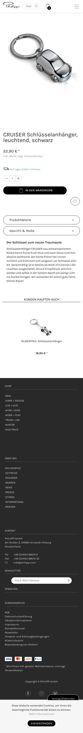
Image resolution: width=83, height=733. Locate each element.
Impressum (12, 624)
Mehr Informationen (41, 714)
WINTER (10, 424)
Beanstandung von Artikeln (21, 644)
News (8, 487)
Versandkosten (14, 670)
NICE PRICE (11, 429)
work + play (13, 415)
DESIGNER (11, 477)
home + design (14, 400)
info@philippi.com (24, 562)
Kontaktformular (15, 628)
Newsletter (11, 632)
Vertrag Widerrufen (63, 698)
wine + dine (12, 410)
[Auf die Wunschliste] (75, 201)
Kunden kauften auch (41, 299)
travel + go (12, 419)
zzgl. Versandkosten (30, 156)
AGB (7, 612)
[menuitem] (41, 612)
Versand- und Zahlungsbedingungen (27, 636)
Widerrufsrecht (14, 640)
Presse (9, 492)
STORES (10, 497)
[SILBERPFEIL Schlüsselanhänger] (41, 327)
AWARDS (10, 482)
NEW (8, 395)
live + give (11, 405)
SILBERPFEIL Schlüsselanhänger (41, 341)
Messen (10, 506)
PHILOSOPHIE (13, 468)
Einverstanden (41, 723)
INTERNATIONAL (14, 501)
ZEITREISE (11, 472)
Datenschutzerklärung (18, 616)
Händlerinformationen (18, 620)
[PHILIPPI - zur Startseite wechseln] (11, 5)
